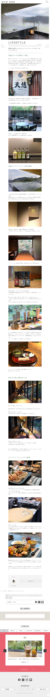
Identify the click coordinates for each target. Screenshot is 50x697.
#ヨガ (35, 595)
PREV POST (3, 46)
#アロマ (11, 595)
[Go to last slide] (5, 650)
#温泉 (7, 597)
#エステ (15, 595)
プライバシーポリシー (31, 689)
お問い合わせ (43, 689)
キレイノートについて (19, 689)
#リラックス (39, 595)
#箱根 (11, 597)
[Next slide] (45, 650)
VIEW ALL (23, 662)
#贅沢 (7, 595)
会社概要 (7, 689)
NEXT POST (47, 46)
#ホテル (30, 595)
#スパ (19, 595)
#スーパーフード (25, 595)
